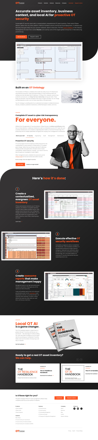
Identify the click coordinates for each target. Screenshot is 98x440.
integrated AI (33, 293)
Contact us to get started (32, 164)
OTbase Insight (19, 156)
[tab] (30, 136)
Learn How (20, 164)
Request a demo (34, 37)
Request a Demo (71, 398)
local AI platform (68, 27)
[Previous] (77, 359)
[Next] (81, 359)
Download (59, 398)
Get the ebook (21, 37)
